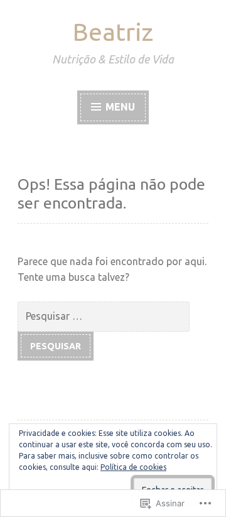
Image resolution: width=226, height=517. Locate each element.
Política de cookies (133, 467)
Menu (119, 106)
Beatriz (113, 31)
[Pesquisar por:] (105, 315)
